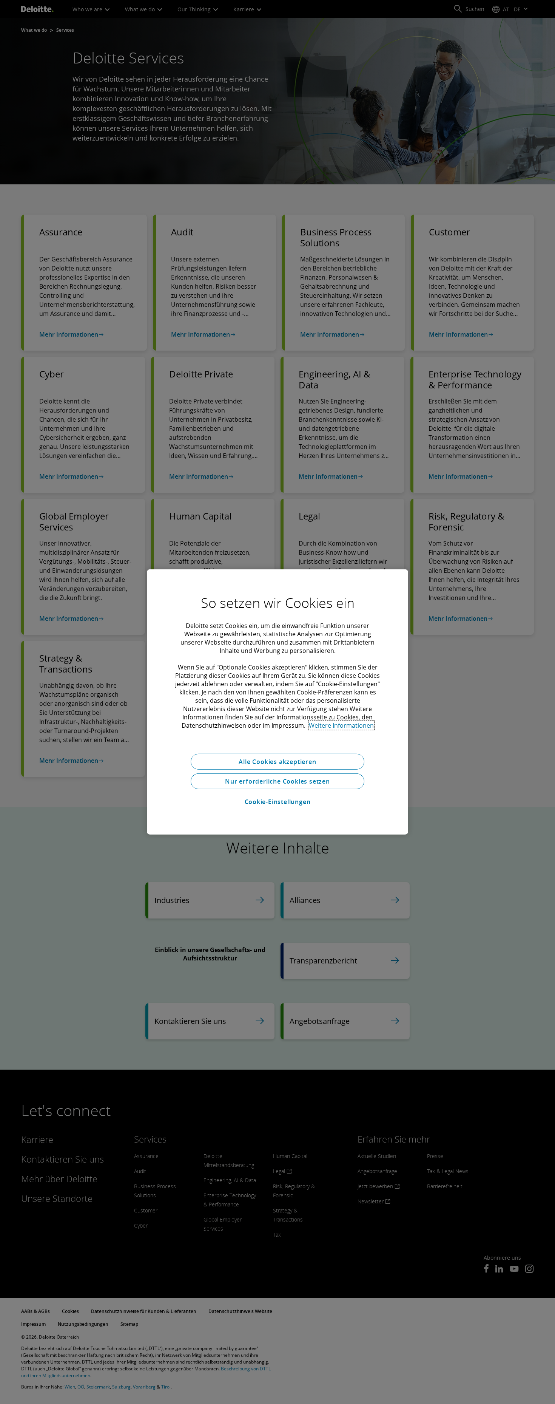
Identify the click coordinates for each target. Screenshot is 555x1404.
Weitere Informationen (341, 725)
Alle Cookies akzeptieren (277, 762)
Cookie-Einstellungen (278, 802)
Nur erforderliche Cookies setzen (277, 781)
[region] (277, 702)
